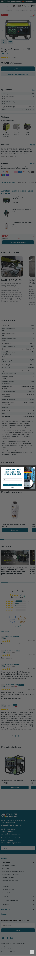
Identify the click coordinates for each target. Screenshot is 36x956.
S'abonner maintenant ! (12, 484)
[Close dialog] (34, 468)
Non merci (12, 487)
